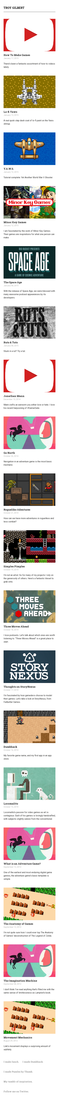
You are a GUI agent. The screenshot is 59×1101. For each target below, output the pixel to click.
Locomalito (11, 803)
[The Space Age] (29, 262)
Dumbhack (10, 746)
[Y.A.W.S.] (29, 148)
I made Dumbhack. (33, 1061)
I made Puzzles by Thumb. (18, 1071)
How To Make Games (17, 55)
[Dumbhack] (29, 726)
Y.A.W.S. (9, 168)
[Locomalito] (29, 783)
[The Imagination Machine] (29, 960)
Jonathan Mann (14, 396)
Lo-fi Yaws (10, 111)
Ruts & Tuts (11, 342)
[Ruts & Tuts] (29, 322)
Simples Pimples (14, 566)
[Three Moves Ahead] (29, 606)
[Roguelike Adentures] (29, 489)
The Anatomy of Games (18, 923)
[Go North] (29, 433)
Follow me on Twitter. (16, 1091)
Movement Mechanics (18, 1037)
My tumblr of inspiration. (18, 1081)
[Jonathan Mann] (29, 376)
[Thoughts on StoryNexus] (29, 666)
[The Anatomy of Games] (29, 904)
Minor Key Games (15, 222)
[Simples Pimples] (29, 546)
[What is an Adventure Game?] (29, 844)
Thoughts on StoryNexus (19, 686)
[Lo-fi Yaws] (29, 92)
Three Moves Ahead (16, 626)
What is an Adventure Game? (22, 863)
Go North (9, 452)
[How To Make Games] (29, 35)
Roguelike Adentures (17, 509)
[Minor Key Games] (29, 202)
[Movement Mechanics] (29, 1017)
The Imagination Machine (20, 980)
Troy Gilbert (14, 7)
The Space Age (13, 282)
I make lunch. (11, 1061)
